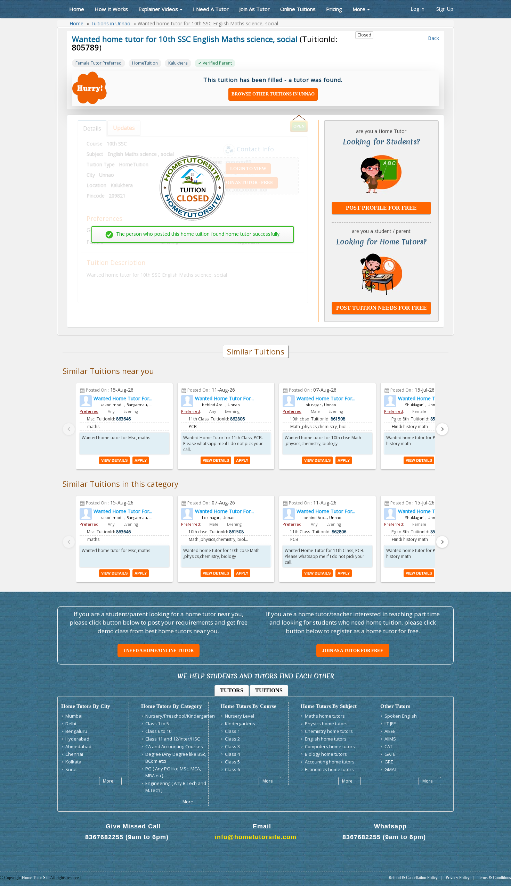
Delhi (70, 723)
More (358, 9)
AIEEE (390, 731)
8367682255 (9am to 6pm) (127, 837)
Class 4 (232, 754)
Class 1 (232, 731)
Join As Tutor (254, 9)
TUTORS (231, 690)
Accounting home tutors (330, 762)
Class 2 (232, 739)
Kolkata (73, 762)
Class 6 (232, 769)
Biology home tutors (326, 754)
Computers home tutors (330, 746)
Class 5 (232, 762)
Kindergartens (240, 723)
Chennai (74, 754)
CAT (388, 746)
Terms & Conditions (494, 877)
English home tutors (326, 739)
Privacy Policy (458, 877)
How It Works (111, 9)
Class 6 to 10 (158, 731)
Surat (71, 769)
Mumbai (73, 716)
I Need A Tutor (211, 9)
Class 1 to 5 (157, 723)
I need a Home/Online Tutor (158, 650)
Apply (141, 460)
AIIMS (390, 739)
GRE (388, 762)
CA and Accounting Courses (174, 746)
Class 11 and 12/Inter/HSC (172, 739)
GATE (390, 754)
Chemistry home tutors (329, 731)
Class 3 (232, 746)
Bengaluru (76, 731)
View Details (114, 460)
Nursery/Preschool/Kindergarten (180, 716)
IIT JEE (390, 723)
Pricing (334, 9)
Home (76, 9)
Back (433, 38)
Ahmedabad (78, 746)
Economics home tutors (329, 769)
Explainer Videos (158, 9)
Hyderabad (77, 739)
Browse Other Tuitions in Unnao (273, 94)
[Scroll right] (442, 429)
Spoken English (400, 716)
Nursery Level (239, 716)
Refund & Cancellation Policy (413, 877)
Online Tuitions (298, 9)
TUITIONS (269, 690)
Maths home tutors (325, 716)
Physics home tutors (326, 723)
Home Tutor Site (36, 877)
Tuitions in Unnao (110, 23)
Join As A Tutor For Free (352, 650)
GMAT (390, 769)
